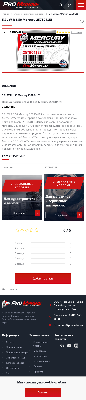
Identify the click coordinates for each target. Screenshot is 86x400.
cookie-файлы (54, 382)
